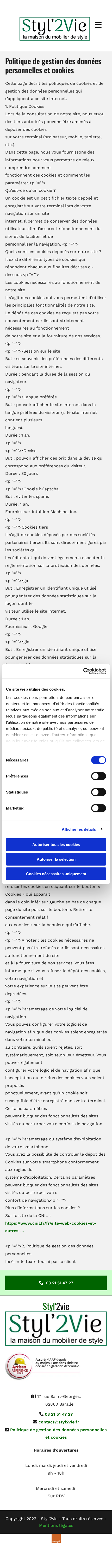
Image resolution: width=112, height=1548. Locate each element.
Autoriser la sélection (56, 859)
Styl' (56, 1306)
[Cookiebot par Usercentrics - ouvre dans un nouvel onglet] (83, 671)
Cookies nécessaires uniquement (56, 874)
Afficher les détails (79, 829)
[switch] (98, 776)
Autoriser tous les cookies (56, 844)
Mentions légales (56, 1525)
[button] (56, 1283)
